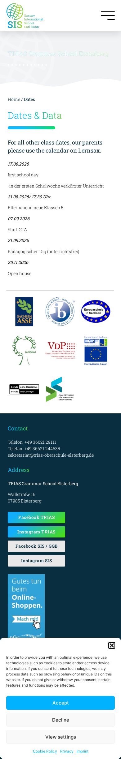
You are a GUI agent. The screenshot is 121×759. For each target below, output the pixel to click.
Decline (60, 720)
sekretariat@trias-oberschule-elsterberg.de (51, 455)
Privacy (67, 751)
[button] (112, 645)
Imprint (82, 751)
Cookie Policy (45, 751)
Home (14, 99)
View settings (60, 737)
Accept (60, 703)
